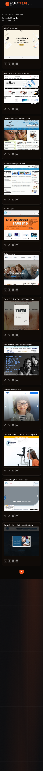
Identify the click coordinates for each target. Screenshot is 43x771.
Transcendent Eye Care (12, 389)
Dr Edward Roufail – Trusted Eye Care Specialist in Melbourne (21, 434)
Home (5, 14)
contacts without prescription (14, 164)
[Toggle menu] (35, 4)
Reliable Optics (9, 209)
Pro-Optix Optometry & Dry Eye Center (18, 344)
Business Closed (9, 254)
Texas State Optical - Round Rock (16, 480)
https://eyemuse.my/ (11, 28)
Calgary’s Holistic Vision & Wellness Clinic (19, 299)
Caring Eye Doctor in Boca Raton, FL (17, 118)
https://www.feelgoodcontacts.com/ (16, 73)
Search (11, 14)
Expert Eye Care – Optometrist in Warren (18, 525)
